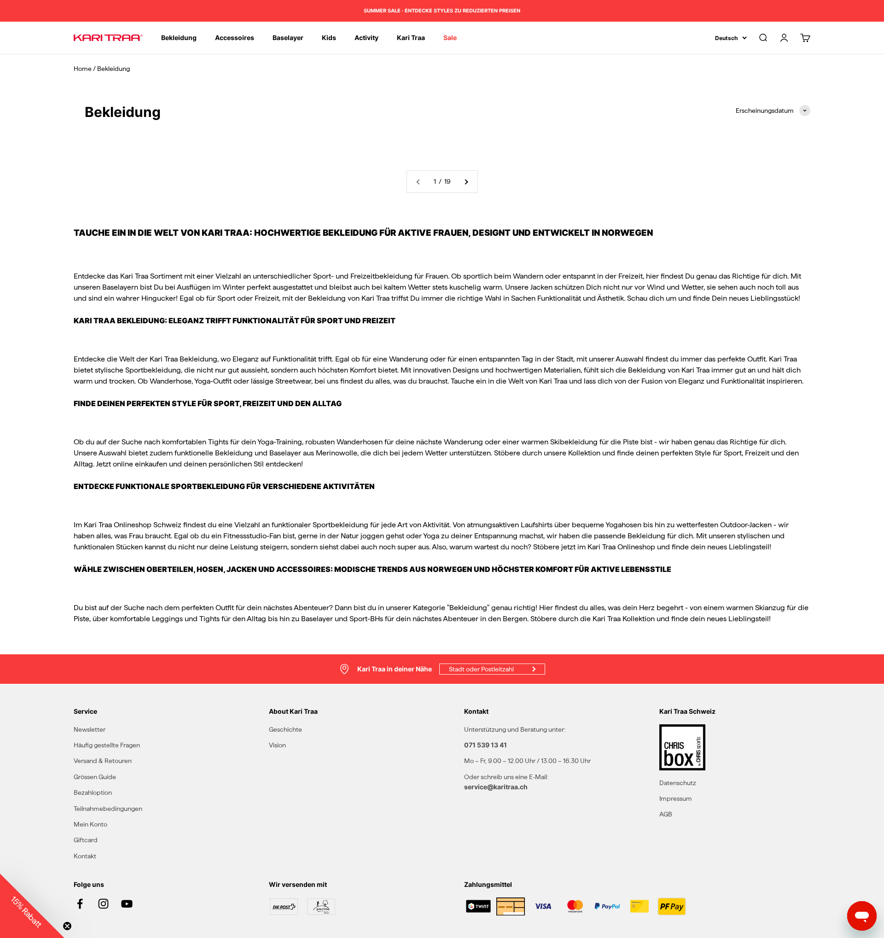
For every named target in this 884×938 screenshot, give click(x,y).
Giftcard (86, 840)
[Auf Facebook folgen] (80, 903)
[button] (32, 906)
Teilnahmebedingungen (108, 808)
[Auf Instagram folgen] (103, 903)
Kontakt (85, 856)
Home (83, 68)
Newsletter (89, 729)
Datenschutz (677, 783)
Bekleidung (179, 37)
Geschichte (285, 729)
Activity (366, 37)
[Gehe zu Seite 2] (465, 181)
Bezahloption (93, 792)
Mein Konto (90, 824)
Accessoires (234, 37)
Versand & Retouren (103, 760)
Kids (329, 37)
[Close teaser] (67, 926)
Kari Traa (411, 37)
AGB (665, 814)
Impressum (675, 798)
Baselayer (288, 37)
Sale (450, 37)
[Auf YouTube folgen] (127, 903)
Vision (277, 745)
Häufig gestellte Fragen (107, 745)
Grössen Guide (95, 777)
